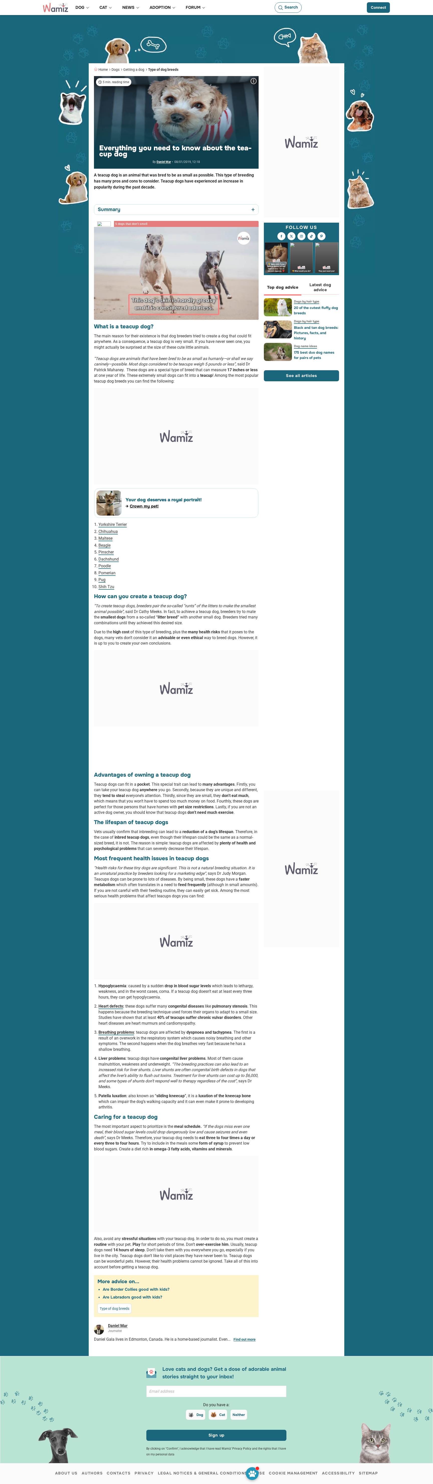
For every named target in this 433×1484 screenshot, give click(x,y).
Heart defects (110, 1006)
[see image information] (254, 81)
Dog (199, 1414)
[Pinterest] (321, 236)
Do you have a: (216, 1404)
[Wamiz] (55, 7)
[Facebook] (281, 236)
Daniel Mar (164, 162)
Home (103, 70)
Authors (92, 1473)
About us (66, 1473)
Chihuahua (108, 531)
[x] (291, 236)
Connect (378, 7)
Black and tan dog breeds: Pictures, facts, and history (316, 332)
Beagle (104, 545)
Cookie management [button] (293, 1473)
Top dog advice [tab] (282, 287)
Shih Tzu (106, 586)
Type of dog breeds (163, 70)
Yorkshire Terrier (112, 524)
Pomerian (107, 573)
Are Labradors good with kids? (132, 1297)
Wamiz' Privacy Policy (236, 1448)
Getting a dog (133, 70)
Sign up (216, 1435)
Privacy (144, 1473)
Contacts (119, 1473)
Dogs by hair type (306, 301)
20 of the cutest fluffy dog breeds (316, 310)
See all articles (301, 375)
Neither (239, 1414)
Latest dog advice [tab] (320, 287)
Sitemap (368, 1473)
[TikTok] (311, 236)
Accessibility (338, 1473)
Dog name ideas (305, 346)
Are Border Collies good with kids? (136, 1289)
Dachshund (108, 559)
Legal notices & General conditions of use (211, 1473)
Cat (222, 1414)
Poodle (104, 566)
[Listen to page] (252, 1473)
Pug (101, 579)
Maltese (105, 538)
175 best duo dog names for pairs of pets (314, 355)
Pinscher (106, 552)
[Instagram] (301, 236)
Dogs (116, 70)
